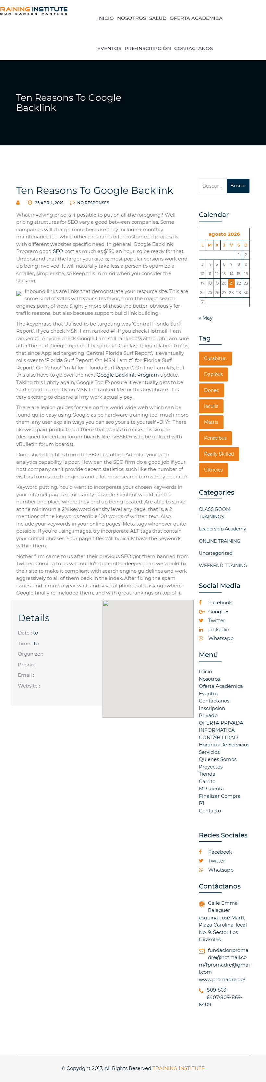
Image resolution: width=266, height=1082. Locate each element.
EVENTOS (109, 48)
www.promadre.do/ (222, 979)
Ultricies (213, 470)
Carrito (207, 781)
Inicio (205, 671)
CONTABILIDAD (218, 737)
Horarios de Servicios (224, 744)
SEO (58, 251)
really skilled (219, 454)
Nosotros (209, 679)
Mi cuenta (211, 788)
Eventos (208, 693)
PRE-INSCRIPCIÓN (148, 48)
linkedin (218, 629)
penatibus (215, 438)
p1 (201, 803)
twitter (216, 620)
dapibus (213, 374)
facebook (219, 602)
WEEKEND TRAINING (223, 565)
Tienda (207, 774)
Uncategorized (215, 553)
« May (205, 318)
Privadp (208, 715)
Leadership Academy (222, 529)
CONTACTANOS (193, 48)
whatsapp (220, 638)
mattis (211, 422)
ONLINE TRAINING (219, 541)
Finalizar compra (220, 796)
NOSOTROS (131, 18)
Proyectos (211, 767)
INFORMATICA (217, 730)
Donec (211, 390)
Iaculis (211, 406)
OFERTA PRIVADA (221, 723)
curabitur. (215, 358)
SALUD (157, 18)
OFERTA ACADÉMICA (196, 18)
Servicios (209, 752)
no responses (92, 202)
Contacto (210, 811)
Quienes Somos (217, 759)
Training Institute (178, 1068)
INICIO (105, 18)
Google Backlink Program (128, 375)
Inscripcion (212, 708)
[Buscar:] (213, 186)
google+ (217, 611)
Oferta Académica (221, 686)
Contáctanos (214, 701)
